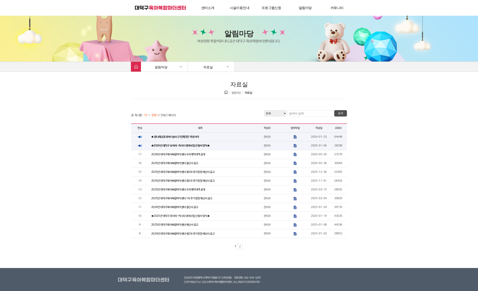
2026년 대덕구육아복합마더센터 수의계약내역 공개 (178, 154)
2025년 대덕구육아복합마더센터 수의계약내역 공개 (178, 189)
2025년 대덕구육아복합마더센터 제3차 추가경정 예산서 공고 (183, 172)
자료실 (208, 67)
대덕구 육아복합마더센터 (160, 8)
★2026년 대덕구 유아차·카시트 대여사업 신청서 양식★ (180, 145)
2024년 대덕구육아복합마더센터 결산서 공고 (174, 207)
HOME (226, 92)
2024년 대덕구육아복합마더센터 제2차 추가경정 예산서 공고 (183, 233)
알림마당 (161, 67)
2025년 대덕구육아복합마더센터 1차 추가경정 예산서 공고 (181, 198)
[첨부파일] (295, 136)
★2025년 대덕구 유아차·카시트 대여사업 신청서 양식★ (180, 216)
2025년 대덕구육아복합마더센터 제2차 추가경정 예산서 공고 (183, 180)
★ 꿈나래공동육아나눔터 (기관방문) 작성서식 (175, 136)
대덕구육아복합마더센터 (144, 280)
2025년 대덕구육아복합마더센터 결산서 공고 (174, 163)
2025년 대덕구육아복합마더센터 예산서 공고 (174, 224)
